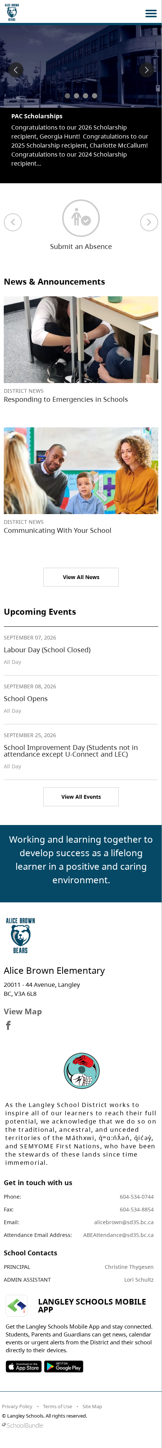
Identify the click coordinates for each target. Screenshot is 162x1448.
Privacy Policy (17, 1406)
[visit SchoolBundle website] (79, 1425)
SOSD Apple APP (24, 1367)
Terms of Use (57, 1406)
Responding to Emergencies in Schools (66, 399)
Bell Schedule (31, 116)
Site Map (92, 1406)
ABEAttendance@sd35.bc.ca (118, 1234)
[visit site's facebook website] (8, 1026)
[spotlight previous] (15, 69)
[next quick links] (149, 222)
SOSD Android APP (63, 1367)
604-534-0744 (137, 1196)
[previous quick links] (13, 222)
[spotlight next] (146, 69)
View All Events (81, 796)
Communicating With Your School (58, 530)
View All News (81, 577)
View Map (23, 1011)
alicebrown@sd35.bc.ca (124, 1222)
